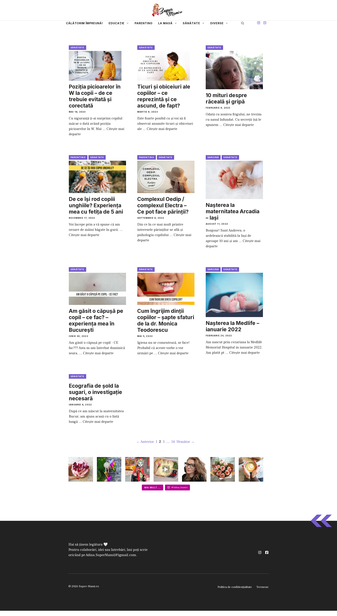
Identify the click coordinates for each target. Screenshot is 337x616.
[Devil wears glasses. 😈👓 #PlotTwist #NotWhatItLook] (194, 469)
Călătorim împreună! (84, 23)
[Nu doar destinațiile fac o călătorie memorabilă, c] (137, 469)
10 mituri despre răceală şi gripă (226, 98)
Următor (185, 441)
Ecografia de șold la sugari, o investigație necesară (95, 392)
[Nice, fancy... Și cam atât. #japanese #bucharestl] (80, 469)
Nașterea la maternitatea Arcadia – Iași (232, 211)
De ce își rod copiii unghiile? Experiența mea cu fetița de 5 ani (96, 205)
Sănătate (191, 23)
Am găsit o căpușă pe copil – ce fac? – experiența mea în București (96, 320)
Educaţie (116, 23)
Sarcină (213, 157)
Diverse (217, 23)
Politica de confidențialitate (235, 587)
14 (173, 441)
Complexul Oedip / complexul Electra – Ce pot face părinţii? (163, 205)
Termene (262, 587)
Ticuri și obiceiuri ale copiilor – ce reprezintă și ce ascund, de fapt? (163, 96)
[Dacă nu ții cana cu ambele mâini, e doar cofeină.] (251, 469)
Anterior (145, 441)
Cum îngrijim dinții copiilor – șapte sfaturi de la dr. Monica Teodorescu (165, 320)
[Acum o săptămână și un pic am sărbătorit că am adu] (109, 469)
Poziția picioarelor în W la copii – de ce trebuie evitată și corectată (95, 96)
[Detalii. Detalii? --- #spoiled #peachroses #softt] (222, 469)
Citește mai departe (162, 129)
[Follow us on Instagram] (258, 23)
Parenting (144, 23)
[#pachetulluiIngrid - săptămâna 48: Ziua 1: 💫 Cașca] (166, 469)
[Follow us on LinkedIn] (267, 552)
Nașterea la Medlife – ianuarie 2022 (232, 326)
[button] (242, 23)
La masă (165, 23)
